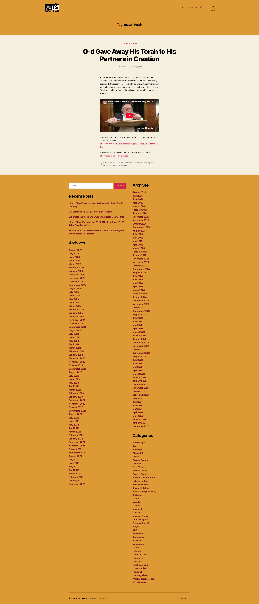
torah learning (145, 163)
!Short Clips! (139, 442)
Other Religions (140, 519)
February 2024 (76, 351)
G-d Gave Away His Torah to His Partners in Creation (129, 55)
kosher (136, 498)
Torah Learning (140, 565)
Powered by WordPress (98, 598)
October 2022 (76, 407)
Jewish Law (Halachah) (144, 491)
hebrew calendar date (144, 477)
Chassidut (138, 453)
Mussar (136, 512)
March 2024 (75, 348)
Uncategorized (140, 575)
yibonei (124, 165)
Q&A (135, 530)
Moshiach (137, 509)
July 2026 (74, 253)
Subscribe (193, 7)
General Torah (140, 474)
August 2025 (75, 288)
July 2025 (74, 292)
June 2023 (74, 379)
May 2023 (74, 383)
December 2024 (77, 316)
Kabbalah (137, 495)
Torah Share (81, 598)
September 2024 (77, 327)
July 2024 (74, 334)
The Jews (138, 558)
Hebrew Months (141, 484)
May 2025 (74, 299)
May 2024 (74, 341)
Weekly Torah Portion (143, 579)
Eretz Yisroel (139, 467)
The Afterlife (139, 554)
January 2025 (76, 313)
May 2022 (74, 424)
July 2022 (74, 418)
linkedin (137, 502)
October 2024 (76, 323)
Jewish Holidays (129, 44)
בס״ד (202, 7)
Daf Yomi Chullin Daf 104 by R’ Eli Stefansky (90, 211)
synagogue (138, 544)
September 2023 (77, 369)
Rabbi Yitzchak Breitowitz (122, 163)
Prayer (136, 526)
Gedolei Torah (140, 470)
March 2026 (75, 264)
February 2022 (76, 435)
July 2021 (74, 459)
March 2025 (75, 306)
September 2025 (77, 285)
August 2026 (75, 250)
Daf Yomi (137, 463)
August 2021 (75, 456)
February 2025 (76, 309)
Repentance (138, 537)
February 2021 (76, 477)
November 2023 (77, 362)
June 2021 (74, 463)
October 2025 (76, 281)
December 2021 (77, 442)
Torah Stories (139, 568)
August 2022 (75, 414)
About (184, 7)
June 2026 (74, 257)
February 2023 (76, 393)
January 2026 (76, 271)
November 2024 (77, 320)
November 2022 (77, 404)
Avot (135, 446)
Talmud (136, 547)
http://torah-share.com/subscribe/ (114, 155)
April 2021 (74, 470)
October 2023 (76, 365)
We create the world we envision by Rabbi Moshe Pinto (96, 217)
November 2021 (77, 445)
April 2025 (74, 302)
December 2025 (77, 274)
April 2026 (74, 260)
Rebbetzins (138, 533)
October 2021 (76, 449)
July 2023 (74, 376)
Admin (124, 67)
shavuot (136, 163)
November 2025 (77, 278)
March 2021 (75, 473)
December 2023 (77, 358)
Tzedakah (138, 572)
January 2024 (76, 355)
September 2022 (77, 411)
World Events (139, 582)
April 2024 (74, 344)
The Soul (137, 561)
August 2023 (75, 372)
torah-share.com (114, 165)
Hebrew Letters (140, 481)
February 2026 (76, 267)
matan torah (107, 163)
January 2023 (76, 397)
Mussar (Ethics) (141, 516)
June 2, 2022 (137, 67)
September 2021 (77, 452)
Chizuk (136, 456)
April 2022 (74, 428)
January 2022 (76, 438)
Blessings (138, 449)
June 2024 (74, 337)
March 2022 (75, 431)
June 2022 (74, 421)
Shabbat (137, 540)
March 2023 (75, 390)
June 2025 (74, 295)
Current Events (140, 460)
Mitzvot (136, 505)
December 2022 (77, 400)
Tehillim (137, 551)
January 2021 (76, 480)
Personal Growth (141, 523)
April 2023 (74, 386)
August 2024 (75, 330)
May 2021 (74, 466)
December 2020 (77, 484)
